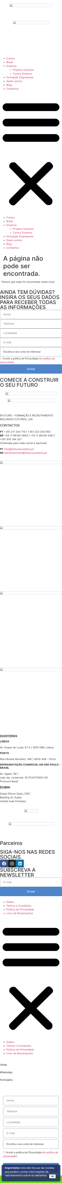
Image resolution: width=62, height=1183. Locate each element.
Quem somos (14, 81)
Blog (9, 84)
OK (52, 1176)
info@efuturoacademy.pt (19, 449)
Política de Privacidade (20, 909)
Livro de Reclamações (19, 913)
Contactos (12, 88)
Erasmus (11, 66)
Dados (10, 901)
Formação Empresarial (19, 77)
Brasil (9, 62)
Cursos (10, 58)
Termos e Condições (18, 905)
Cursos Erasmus (22, 73)
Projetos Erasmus (23, 69)
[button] (31, 153)
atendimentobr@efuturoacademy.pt (25, 452)
